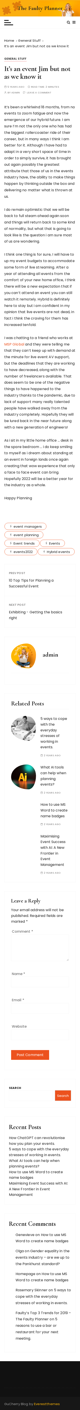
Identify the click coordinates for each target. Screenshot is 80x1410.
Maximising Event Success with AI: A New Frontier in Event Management (38, 1189)
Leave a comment (39, 92)
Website (19, 1026)
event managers (28, 526)
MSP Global (14, 344)
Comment (22, 931)
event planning (26, 535)
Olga (20, 1251)
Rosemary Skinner (32, 1290)
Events (54, 543)
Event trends (24, 543)
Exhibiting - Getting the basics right (35, 615)
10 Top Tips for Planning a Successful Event (31, 583)
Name (18, 973)
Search (15, 1088)
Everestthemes (47, 1404)
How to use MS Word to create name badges (54, 810)
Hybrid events (58, 551)
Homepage (25, 1273)
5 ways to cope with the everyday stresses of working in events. (43, 1296)
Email (18, 1000)
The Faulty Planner (40, 8)
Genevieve (25, 1234)
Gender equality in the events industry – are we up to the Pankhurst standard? (43, 1257)
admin (15, 92)
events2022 (23, 551)
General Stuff (15, 59)
